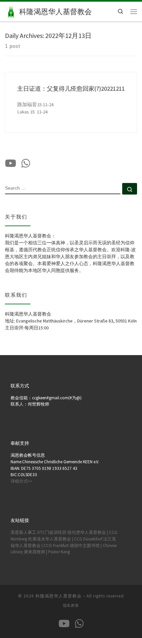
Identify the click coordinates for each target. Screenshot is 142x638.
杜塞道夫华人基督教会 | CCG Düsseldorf (65, 539)
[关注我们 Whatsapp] (25, 163)
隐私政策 (71, 605)
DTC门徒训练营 (51, 532)
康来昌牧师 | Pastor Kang (47, 552)
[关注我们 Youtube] (10, 163)
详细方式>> (21, 481)
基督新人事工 (23, 532)
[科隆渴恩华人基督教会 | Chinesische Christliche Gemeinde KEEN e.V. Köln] (11, 10)
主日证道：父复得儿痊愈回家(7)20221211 (71, 88)
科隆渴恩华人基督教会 (58, 596)
